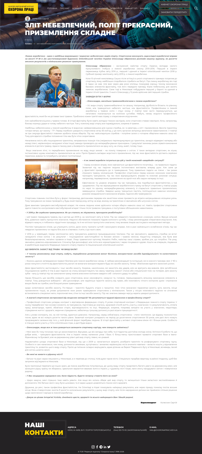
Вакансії (145, 8)
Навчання (102, 8)
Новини (77, 8)
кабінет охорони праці (174, 4)
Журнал (88, 8)
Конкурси (116, 8)
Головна (52, 8)
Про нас (64, 8)
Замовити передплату (174, 12)
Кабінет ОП (131, 8)
